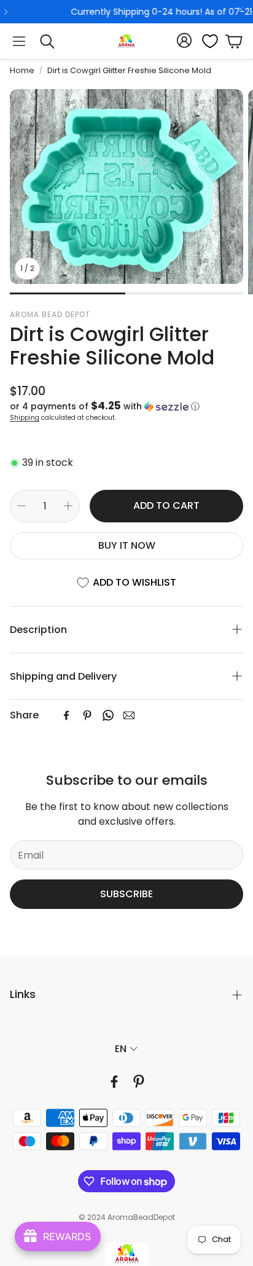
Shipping (24, 417)
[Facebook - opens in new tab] (114, 1081)
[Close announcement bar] (241, 9)
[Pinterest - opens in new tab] (138, 1081)
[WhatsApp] (108, 715)
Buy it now (126, 545)
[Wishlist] (206, 41)
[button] (19, 41)
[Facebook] (66, 715)
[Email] (128, 715)
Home (22, 70)
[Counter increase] (68, 506)
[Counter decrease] (21, 506)
